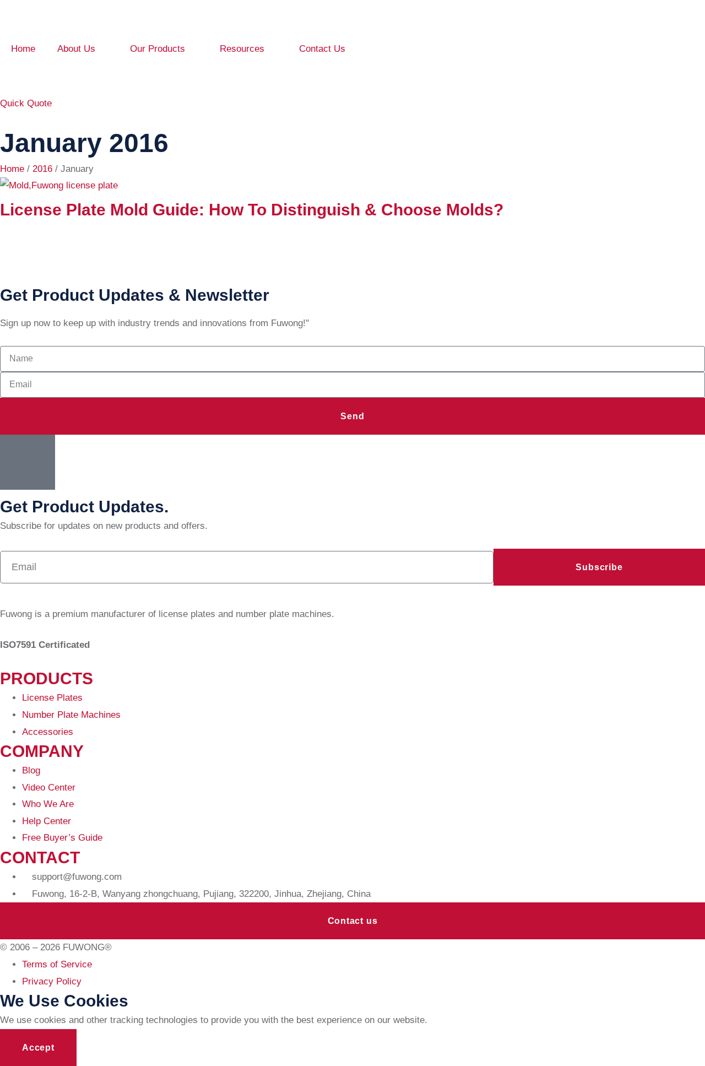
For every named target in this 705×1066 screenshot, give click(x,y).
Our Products (157, 49)
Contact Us (322, 49)
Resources (242, 49)
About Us (76, 49)
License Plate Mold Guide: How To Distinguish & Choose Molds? (251, 210)
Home (23, 49)
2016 (42, 169)
